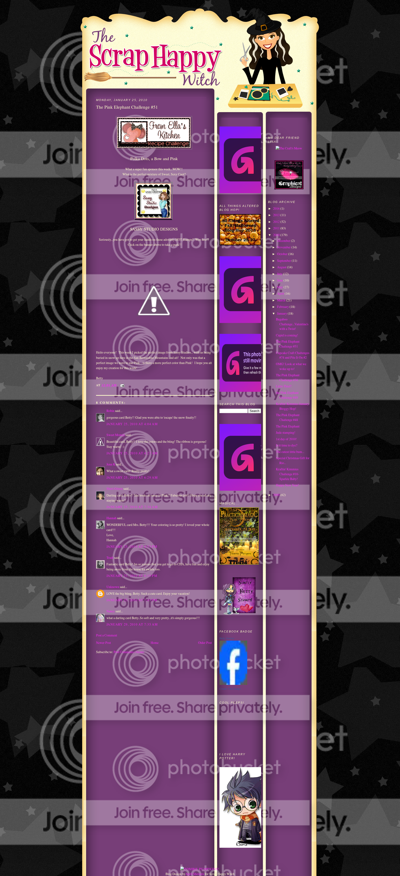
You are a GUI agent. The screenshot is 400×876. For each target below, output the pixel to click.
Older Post (205, 642)
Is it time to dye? (286, 445)
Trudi (109, 557)
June (280, 280)
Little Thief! (284, 386)
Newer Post (103, 642)
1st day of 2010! (286, 439)
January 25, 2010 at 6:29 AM (132, 477)
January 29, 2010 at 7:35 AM (132, 624)
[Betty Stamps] (233, 683)
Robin (110, 410)
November (284, 247)
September (284, 260)
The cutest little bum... (290, 451)
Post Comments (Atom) (129, 652)
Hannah (111, 518)
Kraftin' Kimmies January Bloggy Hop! (292, 406)
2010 (276, 235)
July (280, 274)
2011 (276, 228)
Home (155, 642)
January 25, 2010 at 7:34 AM (132, 507)
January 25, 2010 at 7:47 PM (131, 600)
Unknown (112, 587)
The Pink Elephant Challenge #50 (288, 377)
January (282, 313)
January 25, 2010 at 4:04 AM (132, 424)
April (281, 293)
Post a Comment (106, 635)
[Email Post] (121, 385)
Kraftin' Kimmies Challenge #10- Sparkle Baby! (287, 474)
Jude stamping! (285, 432)
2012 (276, 221)
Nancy (110, 611)
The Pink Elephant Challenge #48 (288, 417)
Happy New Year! (287, 485)
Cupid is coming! (287, 335)
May (280, 287)
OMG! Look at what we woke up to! (291, 366)
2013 (276, 215)
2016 (276, 208)
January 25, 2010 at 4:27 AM (132, 453)
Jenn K (110, 464)
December (284, 240)
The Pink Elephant (288, 426)
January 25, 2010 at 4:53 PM (131, 546)
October (282, 254)
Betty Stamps (226, 638)
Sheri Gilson (114, 488)
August (282, 267)
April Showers (194, 874)
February (283, 306)
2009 (276, 495)
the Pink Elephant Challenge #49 (287, 395)
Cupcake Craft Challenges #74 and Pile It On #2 (292, 355)
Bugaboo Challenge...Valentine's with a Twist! (292, 324)
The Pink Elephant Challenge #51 (288, 343)
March (281, 300)
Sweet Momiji (115, 435)
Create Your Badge (230, 688)
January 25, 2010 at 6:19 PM (131, 575)
